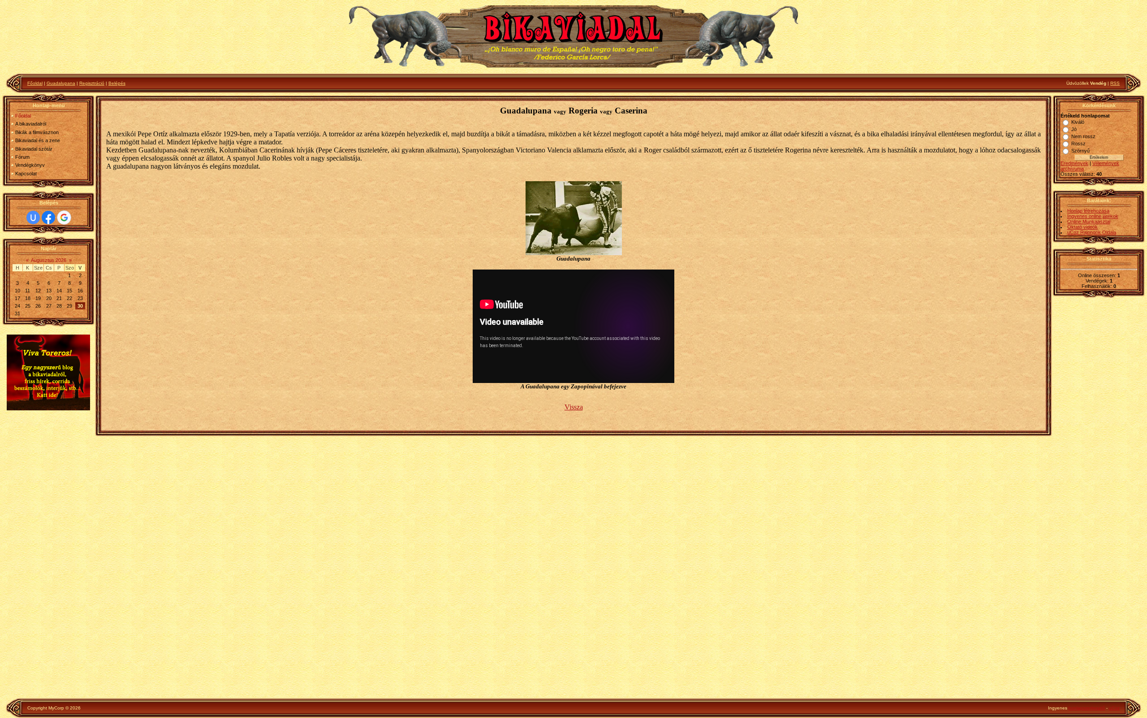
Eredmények (1074, 163)
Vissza (574, 407)
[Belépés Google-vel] (64, 217)
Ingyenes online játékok (1092, 216)
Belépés (116, 83)
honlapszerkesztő (1087, 707)
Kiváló (1077, 122)
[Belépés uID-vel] (33, 217)
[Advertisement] (48, 555)
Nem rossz (1083, 136)
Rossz (1078, 143)
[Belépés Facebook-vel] (48, 217)
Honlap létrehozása (1088, 210)
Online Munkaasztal (1088, 221)
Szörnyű (1080, 150)
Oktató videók (1082, 227)
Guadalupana (61, 83)
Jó (1074, 129)
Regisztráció (91, 83)
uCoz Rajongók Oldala (1091, 232)
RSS (1115, 83)
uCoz (1114, 707)
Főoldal (35, 83)
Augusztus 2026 (48, 260)
